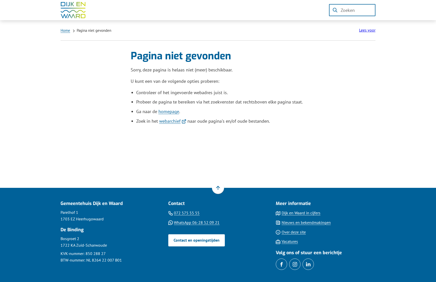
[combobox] (352, 10)
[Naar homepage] (77, 10)
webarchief (172, 121)
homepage (168, 111)
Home (65, 30)
